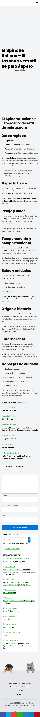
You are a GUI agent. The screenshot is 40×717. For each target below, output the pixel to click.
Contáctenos (20, 690)
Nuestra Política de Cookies (20, 687)
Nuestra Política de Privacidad (20, 683)
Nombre (5, 495)
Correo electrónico (11, 505)
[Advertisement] (20, 27)
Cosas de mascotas (12, 549)
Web (3, 515)
